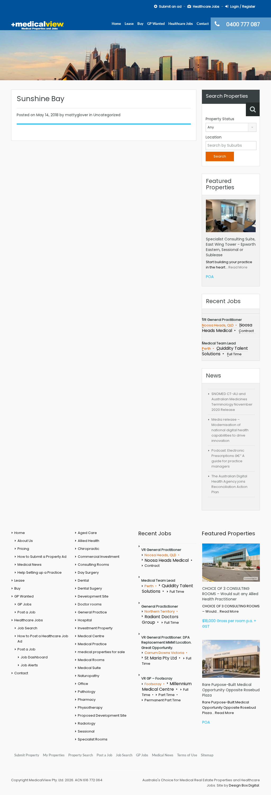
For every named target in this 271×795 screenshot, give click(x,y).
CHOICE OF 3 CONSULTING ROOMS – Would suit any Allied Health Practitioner (230, 594)
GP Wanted (156, 24)
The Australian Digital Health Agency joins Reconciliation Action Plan (229, 484)
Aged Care (87, 532)
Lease (129, 24)
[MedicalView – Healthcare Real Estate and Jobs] (37, 25)
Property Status (220, 119)
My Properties (54, 755)
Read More (237, 267)
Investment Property (95, 628)
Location (214, 137)
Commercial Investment (98, 556)
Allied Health (88, 540)
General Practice (92, 612)
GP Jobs (24, 604)
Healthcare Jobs (180, 24)
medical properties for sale (101, 651)
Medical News (29, 564)
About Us (25, 540)
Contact (203, 24)
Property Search (80, 755)
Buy (140, 24)
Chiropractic (88, 548)
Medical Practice (92, 643)
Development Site (93, 596)
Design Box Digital (244, 785)
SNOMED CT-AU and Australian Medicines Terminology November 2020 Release (231, 401)
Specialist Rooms (92, 739)
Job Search (27, 628)
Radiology (86, 723)
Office (83, 683)
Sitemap (207, 755)
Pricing (23, 548)
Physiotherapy (90, 707)
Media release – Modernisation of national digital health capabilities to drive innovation (230, 430)
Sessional (86, 731)
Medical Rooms (91, 659)
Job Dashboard (34, 657)
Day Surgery (88, 572)
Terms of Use (187, 755)
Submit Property (26, 755)
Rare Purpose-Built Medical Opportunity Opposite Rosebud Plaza (231, 690)
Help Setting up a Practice (39, 572)
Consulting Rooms (93, 564)
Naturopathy (88, 675)
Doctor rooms (90, 604)
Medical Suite (89, 667)
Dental (83, 580)
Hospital (85, 620)
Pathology (86, 691)
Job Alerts (29, 665)
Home (116, 24)
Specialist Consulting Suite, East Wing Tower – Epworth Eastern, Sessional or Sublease (231, 247)
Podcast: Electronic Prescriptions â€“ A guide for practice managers (228, 458)
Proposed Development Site (102, 715)
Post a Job (26, 612)
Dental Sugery (90, 588)
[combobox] (231, 127)
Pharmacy (87, 699)
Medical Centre (91, 636)
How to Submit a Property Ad (41, 556)
